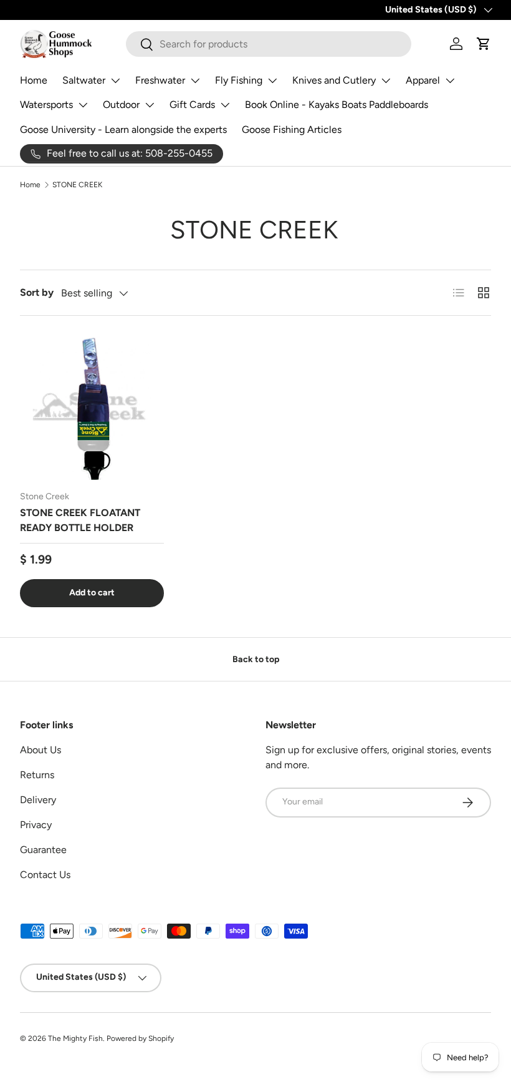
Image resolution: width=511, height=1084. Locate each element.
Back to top (255, 659)
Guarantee (43, 850)
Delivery (38, 800)
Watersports (46, 104)
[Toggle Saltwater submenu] (115, 80)
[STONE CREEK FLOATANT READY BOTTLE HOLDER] (92, 408)
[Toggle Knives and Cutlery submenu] (385, 80)
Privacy (36, 825)
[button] (483, 43)
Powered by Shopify (140, 1038)
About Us (40, 750)
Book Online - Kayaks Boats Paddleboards (336, 104)
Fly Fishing (238, 80)
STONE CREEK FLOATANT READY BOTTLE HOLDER (80, 520)
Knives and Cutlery (334, 80)
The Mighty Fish (75, 1038)
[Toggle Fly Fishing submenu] (272, 80)
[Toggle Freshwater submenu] (195, 80)
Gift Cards (192, 104)
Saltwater (83, 80)
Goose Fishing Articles (291, 129)
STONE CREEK (77, 184)
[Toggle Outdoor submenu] (149, 104)
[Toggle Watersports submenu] (82, 104)
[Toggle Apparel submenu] (449, 80)
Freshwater (160, 80)
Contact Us (45, 875)
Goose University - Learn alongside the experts (123, 129)
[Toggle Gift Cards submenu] (224, 104)
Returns (37, 775)
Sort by (37, 292)
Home (33, 80)
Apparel (423, 80)
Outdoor (121, 104)
